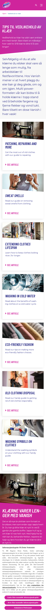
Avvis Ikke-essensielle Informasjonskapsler (23, 602)
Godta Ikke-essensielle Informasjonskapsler (23, 597)
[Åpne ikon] (36, 5)
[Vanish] (6, 5)
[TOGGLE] (41, 5)
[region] (23, 577)
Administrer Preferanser (23, 608)
